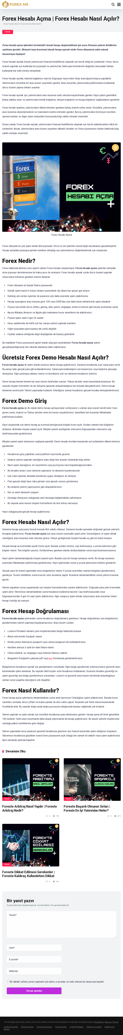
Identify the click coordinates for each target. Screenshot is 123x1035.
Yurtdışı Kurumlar (11, 1027)
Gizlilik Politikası (76, 1027)
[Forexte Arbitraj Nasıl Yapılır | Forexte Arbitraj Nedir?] (30, 779)
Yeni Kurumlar (61, 1027)
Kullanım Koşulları (94, 1027)
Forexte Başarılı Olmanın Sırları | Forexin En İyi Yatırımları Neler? (87, 808)
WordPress (99, 1022)
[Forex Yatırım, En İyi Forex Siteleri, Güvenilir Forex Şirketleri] (15, 4)
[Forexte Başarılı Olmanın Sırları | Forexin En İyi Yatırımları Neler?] (92, 779)
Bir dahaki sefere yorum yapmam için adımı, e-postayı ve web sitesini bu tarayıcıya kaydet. (57, 981)
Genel (7, 32)
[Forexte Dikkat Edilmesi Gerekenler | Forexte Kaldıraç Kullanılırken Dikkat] (30, 845)
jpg (50, 658)
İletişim (7, 1029)
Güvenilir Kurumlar (44, 1027)
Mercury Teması (111, 1022)
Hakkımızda (109, 1027)
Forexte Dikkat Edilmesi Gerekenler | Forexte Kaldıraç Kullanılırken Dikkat (28, 874)
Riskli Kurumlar (27, 1027)
